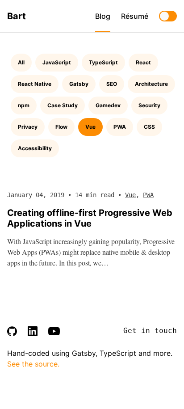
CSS (149, 126)
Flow (61, 126)
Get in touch (150, 330)
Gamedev (108, 105)
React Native (34, 83)
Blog (102, 16)
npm (23, 105)
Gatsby (78, 83)
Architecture (151, 83)
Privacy (28, 126)
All (21, 62)
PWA (119, 126)
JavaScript (56, 62)
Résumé (134, 16)
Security (149, 105)
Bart (16, 16)
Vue (90, 126)
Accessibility (35, 148)
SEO (111, 83)
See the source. (33, 363)
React (143, 62)
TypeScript (103, 62)
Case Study (62, 105)
